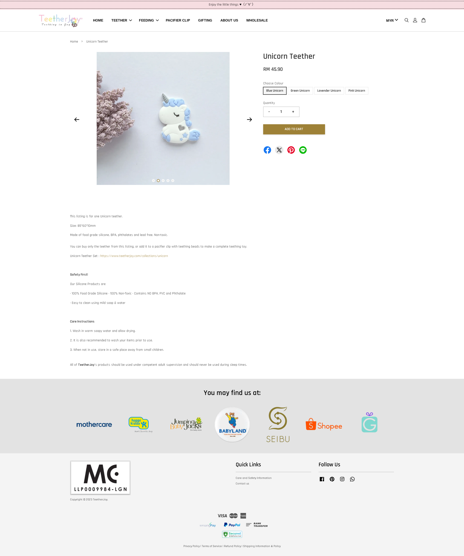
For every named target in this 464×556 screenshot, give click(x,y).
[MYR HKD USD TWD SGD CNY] (391, 20)
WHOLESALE (257, 20)
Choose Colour (273, 83)
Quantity (269, 103)
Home (74, 41)
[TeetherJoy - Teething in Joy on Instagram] (342, 481)
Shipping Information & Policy (262, 546)
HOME (98, 20)
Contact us (242, 483)
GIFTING (205, 20)
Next (249, 119)
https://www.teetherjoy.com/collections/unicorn (134, 256)
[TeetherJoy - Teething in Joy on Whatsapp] (352, 481)
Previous (77, 119)
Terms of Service (212, 546)
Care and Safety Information (254, 478)
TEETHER (119, 20)
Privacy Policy (191, 546)
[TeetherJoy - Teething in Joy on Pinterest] (332, 481)
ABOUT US (229, 20)
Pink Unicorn (356, 90)
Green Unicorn (300, 90)
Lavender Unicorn (329, 90)
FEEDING (146, 20)
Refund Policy (232, 546)
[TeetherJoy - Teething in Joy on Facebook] (322, 481)
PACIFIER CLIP (178, 20)
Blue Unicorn (274, 90)
